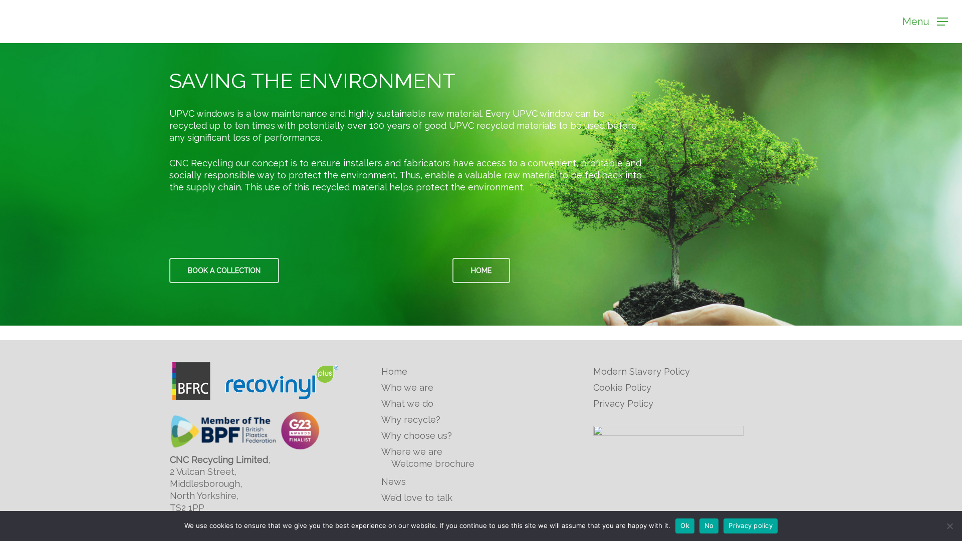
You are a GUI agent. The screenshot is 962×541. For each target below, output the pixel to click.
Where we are (411, 451)
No (709, 525)
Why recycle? (410, 419)
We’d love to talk (416, 497)
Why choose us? (416, 435)
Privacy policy (751, 525)
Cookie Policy (622, 387)
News (393, 481)
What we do (407, 403)
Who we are (407, 387)
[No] (949, 526)
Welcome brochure (432, 463)
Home (394, 371)
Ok (684, 525)
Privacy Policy (623, 403)
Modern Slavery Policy (641, 371)
